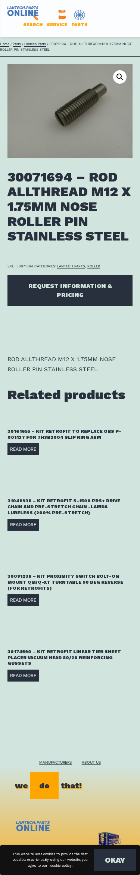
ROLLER (93, 266)
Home (4, 44)
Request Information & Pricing (70, 290)
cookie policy (61, 866)
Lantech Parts (35, 44)
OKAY (115, 860)
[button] (120, 77)
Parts (17, 44)
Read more (23, 449)
